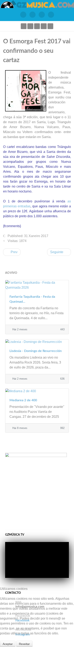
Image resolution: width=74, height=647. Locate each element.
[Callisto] (37, 4)
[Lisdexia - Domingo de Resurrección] (37, 342)
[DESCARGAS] (51, 15)
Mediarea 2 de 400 (23, 400)
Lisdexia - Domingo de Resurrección (35, 351)
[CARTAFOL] (41, 15)
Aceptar (8, 644)
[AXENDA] (23, 15)
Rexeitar (24, 644)
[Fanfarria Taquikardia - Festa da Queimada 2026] (37, 285)
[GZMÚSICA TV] (32, 15)
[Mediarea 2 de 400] (37, 391)
